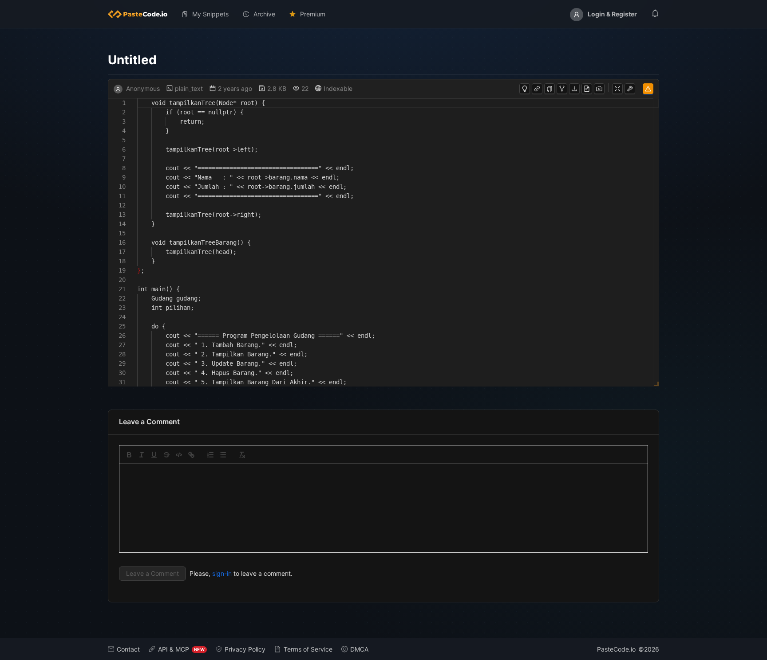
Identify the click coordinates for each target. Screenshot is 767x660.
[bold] (129, 454)
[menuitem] (141, 14)
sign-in (222, 573)
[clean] (242, 454)
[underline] (154, 454)
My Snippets (210, 14)
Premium (312, 14)
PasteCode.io (616, 649)
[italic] (141, 454)
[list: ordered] (210, 454)
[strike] (166, 454)
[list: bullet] (223, 454)
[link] (191, 454)
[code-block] (179, 454)
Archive (264, 14)
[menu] (383, 14)
